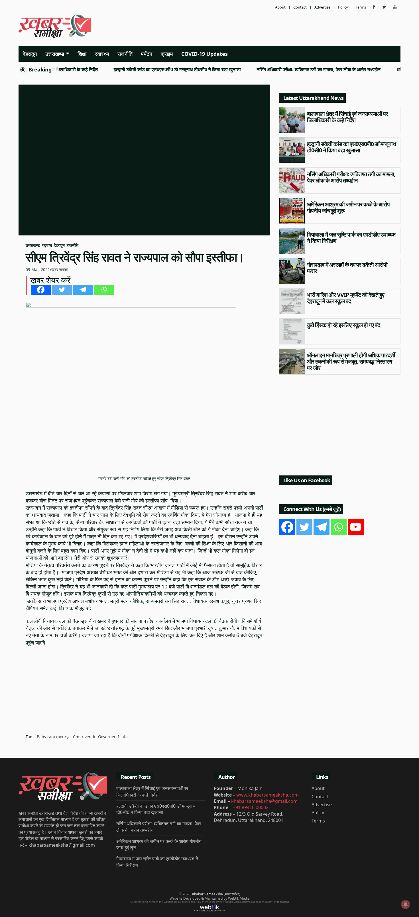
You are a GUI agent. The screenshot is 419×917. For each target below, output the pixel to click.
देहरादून (30, 53)
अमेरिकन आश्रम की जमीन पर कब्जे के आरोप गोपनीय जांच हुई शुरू (348, 207)
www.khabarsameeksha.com (267, 795)
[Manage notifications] (405, 904)
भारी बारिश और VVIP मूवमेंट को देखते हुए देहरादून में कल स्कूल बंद (345, 298)
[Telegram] (83, 290)
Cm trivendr (84, 736)
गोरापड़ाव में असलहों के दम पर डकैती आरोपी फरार (347, 268)
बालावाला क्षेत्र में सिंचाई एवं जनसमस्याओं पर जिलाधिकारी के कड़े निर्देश (347, 117)
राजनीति (125, 53)
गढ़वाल (47, 245)
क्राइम (167, 53)
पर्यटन (146, 53)
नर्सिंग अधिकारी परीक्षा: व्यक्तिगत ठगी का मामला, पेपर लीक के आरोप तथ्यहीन (303, 70)
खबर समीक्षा (59, 269)
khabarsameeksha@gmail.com (264, 801)
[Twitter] (62, 290)
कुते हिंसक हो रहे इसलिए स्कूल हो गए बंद (343, 325)
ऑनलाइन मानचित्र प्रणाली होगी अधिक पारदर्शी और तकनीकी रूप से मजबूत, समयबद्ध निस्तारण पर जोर (351, 361)
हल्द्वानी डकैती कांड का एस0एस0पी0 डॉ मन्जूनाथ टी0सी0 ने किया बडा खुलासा (162, 70)
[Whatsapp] (104, 290)
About (280, 7)
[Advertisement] (274, 27)
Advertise (322, 7)
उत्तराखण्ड (54, 53)
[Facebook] (41, 290)
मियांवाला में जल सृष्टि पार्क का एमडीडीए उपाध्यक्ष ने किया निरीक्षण (351, 238)
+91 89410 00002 (251, 807)
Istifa (123, 736)
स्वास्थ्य (102, 53)
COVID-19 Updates (204, 53)
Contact (300, 7)
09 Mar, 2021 (38, 269)
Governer (107, 736)
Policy (343, 7)
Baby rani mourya (54, 736)
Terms (361, 7)
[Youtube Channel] (356, 527)
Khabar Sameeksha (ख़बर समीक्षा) (216, 894)
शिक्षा (82, 53)
